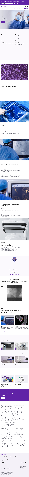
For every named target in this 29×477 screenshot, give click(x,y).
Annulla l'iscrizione (3, 456)
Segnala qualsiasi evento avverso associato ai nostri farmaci (23, 471)
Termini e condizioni (22, 468)
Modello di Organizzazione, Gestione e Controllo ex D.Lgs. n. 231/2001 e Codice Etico (5, 459)
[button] (22, 6)
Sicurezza (13, 456)
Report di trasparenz (17, 456)
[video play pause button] (2, 78)
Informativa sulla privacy (23, 467)
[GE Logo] (3, 6)
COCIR (10, 456)
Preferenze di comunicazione (23, 466)
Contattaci (7, 456)
